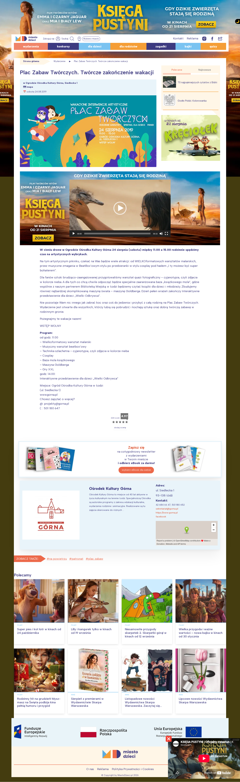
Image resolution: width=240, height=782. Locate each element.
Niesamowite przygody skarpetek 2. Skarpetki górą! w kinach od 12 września (146, 632)
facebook (161, 516)
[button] (120, 208)
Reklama (192, 38)
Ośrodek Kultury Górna (110, 488)
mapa (30, 87)
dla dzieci (94, 46)
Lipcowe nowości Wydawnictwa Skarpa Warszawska (200, 700)
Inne (73, 695)
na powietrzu (58, 559)
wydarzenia (31, 46)
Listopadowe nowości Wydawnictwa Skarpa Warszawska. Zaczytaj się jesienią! (142, 704)
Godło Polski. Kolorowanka (192, 100)
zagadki (160, 46)
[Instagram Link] (204, 38)
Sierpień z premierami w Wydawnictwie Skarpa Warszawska (87, 702)
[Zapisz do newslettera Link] (220, 38)
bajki (188, 46)
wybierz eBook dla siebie (136, 469)
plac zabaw (95, 559)
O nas (90, 769)
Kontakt (178, 38)
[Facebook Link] (212, 38)
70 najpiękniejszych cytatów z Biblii (197, 82)
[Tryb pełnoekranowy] (166, 233)
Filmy (20, 625)
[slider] (117, 233)
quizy (213, 46)
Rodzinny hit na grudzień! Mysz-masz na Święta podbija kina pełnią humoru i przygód (38, 702)
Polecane (176, 69)
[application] (120, 208)
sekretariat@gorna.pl (167, 508)
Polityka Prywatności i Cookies (133, 769)
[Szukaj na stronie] (68, 39)
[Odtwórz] (73, 233)
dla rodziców (128, 46)
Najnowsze (204, 69)
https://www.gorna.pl (167, 512)
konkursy (63, 46)
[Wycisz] (161, 233)
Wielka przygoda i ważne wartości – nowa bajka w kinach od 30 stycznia (201, 632)
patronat (77, 559)
